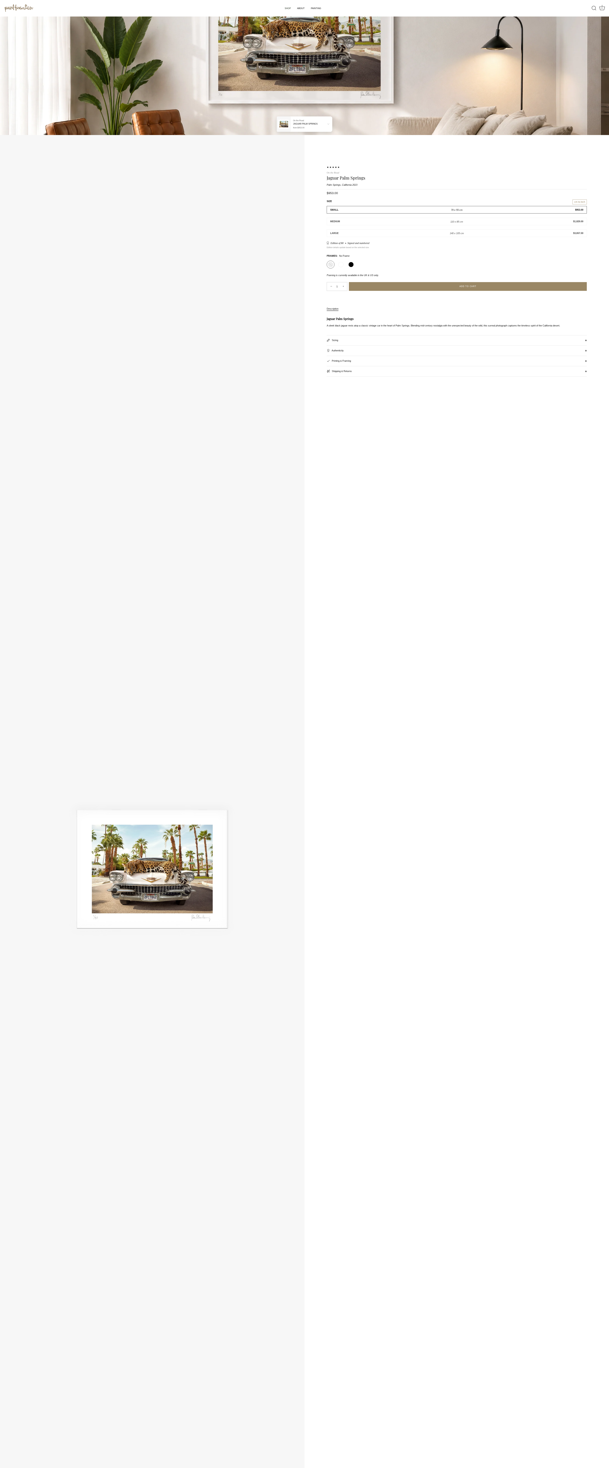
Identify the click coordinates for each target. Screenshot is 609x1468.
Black (351, 264)
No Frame (330, 264)
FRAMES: (338, 255)
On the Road (333, 173)
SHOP (288, 8)
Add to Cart (467, 286)
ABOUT (301, 8)
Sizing (334, 340)
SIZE (329, 201)
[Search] (593, 8)
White (341, 264)
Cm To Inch (579, 202)
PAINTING (316, 8)
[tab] (334, 309)
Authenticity (337, 350)
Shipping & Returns (341, 371)
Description (332, 309)
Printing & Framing (341, 360)
